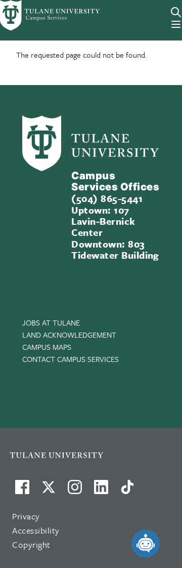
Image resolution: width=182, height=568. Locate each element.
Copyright (31, 544)
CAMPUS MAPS (46, 346)
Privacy (26, 516)
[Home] (36, 15)
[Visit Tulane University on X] (48, 491)
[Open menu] (176, 24)
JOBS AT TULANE (51, 322)
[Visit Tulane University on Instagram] (75, 491)
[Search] (176, 12)
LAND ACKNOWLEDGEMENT (69, 334)
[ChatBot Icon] (145, 544)
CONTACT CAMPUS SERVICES (70, 358)
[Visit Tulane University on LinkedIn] (101, 491)
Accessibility (36, 530)
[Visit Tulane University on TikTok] (127, 491)
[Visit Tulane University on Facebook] (22, 491)
